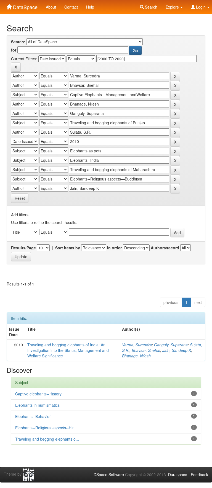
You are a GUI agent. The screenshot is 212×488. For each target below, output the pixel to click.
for (13, 50)
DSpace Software (109, 474)
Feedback (199, 474)
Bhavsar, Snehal (146, 350)
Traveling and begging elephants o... (47, 439)
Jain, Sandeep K (176, 350)
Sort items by (67, 247)
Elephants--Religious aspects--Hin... (46, 427)
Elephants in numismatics (37, 405)
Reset (20, 198)
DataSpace (25, 5)
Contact (71, 7)
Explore (173, 7)
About (51, 7)
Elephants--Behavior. (33, 416)
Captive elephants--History (38, 394)
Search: (18, 41)
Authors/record (165, 247)
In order (114, 247)
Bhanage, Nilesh (136, 355)
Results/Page (23, 247)
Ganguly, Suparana (171, 344)
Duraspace (177, 474)
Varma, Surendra (137, 344)
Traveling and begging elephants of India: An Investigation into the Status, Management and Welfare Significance (68, 350)
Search (150, 7)
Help (90, 7)
